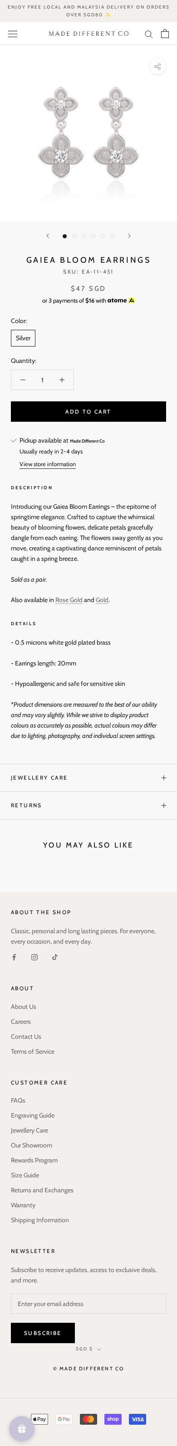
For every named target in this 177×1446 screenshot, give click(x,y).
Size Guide (25, 1175)
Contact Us (26, 1036)
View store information (48, 464)
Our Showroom (31, 1145)
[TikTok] (55, 957)
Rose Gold (69, 600)
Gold (102, 600)
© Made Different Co (88, 1368)
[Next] (129, 236)
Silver (23, 338)
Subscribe (43, 1333)
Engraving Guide (32, 1115)
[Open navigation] (12, 33)
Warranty (23, 1205)
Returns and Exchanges (42, 1190)
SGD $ (84, 1349)
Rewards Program (34, 1160)
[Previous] (47, 236)
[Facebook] (14, 957)
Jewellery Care (39, 777)
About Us (23, 1007)
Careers (21, 1021)
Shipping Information (40, 1220)
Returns (26, 805)
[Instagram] (34, 957)
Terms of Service (32, 1051)
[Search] (149, 33)
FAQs (18, 1100)
